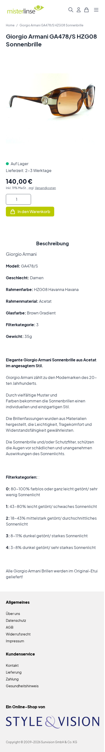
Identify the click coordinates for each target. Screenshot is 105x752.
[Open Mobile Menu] (96, 10)
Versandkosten (45, 188)
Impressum (15, 641)
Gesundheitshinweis (22, 686)
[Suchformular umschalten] (71, 10)
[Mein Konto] (79, 10)
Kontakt (12, 665)
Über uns (13, 613)
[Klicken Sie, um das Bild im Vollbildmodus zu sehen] (52, 108)
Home (10, 25)
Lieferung (13, 672)
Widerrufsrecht (18, 634)
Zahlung (12, 679)
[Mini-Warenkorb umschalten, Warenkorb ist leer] (86, 10)
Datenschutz (16, 620)
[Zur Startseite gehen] (25, 9)
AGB (9, 627)
